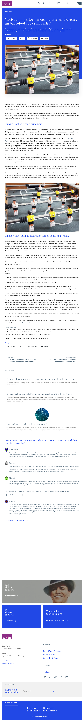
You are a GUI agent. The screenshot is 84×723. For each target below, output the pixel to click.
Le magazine (49, 654)
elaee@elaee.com (7, 661)
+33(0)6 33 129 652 (8, 663)
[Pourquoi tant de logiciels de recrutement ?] (42, 414)
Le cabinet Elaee (51, 658)
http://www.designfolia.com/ (17, 514)
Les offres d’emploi (52, 651)
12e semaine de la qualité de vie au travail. (27, 323)
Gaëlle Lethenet (10, 327)
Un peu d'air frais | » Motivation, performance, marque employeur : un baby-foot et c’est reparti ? (37, 491)
